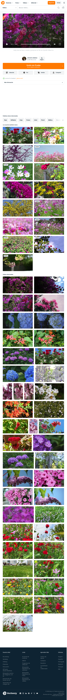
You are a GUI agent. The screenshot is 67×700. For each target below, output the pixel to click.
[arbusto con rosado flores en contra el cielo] (49, 302)
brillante (13, 119)
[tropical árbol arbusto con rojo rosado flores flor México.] (18, 337)
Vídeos (25, 3)
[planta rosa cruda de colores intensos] (49, 134)
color (35, 119)
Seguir (42, 59)
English (59, 656)
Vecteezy (5, 658)
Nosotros (42, 662)
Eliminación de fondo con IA (7, 678)
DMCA (23, 660)
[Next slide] (60, 119)
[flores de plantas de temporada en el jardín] (18, 189)
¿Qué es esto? (19, 78)
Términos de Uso (58, 693)
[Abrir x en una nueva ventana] (34, 693)
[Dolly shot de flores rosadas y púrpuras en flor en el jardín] (18, 284)
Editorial (33, 3)
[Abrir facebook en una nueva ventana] (20, 693)
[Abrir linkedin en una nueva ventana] (26, 693)
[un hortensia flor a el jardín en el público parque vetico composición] (18, 320)
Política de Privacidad (57, 694)
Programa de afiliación (25, 663)
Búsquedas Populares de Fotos (25, 673)
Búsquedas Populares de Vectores (25, 668)
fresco (28, 119)
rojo (5, 119)
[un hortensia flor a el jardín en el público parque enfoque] (18, 460)
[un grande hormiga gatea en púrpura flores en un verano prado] (18, 514)
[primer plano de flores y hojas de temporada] (18, 152)
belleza (50, 119)
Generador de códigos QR (7, 682)
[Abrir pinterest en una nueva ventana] (28, 693)
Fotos (17, 3)
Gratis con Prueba (33, 66)
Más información (8, 81)
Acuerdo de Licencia (25, 656)
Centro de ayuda (42, 656)
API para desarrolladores (7, 669)
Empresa (5, 663)
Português (60, 661)
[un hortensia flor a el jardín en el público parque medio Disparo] (18, 355)
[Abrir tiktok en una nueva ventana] (31, 693)
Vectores (8, 3)
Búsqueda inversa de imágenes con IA (8, 674)
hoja (21, 119)
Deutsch (59, 663)
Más (58, 668)
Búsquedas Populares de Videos (25, 678)
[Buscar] (58, 8)
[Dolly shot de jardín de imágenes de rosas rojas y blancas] (18, 134)
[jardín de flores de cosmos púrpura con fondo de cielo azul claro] (49, 225)
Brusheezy (6, 656)
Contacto (42, 660)
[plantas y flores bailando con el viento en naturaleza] (49, 514)
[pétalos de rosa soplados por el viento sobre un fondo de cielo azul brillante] (49, 243)
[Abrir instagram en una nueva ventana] (23, 693)
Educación (6, 666)
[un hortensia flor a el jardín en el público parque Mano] (18, 373)
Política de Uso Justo (56, 696)
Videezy (5, 661)
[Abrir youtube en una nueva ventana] (37, 693)
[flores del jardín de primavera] (49, 189)
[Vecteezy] (3, 3)
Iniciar (58, 2)
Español (59, 658)
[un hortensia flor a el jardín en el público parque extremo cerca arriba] (48, 442)
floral (42, 119)
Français (59, 666)
